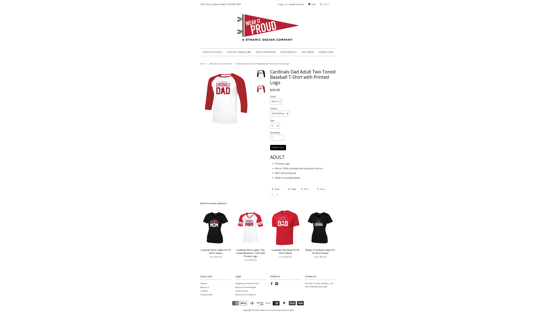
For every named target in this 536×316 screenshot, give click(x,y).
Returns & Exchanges (245, 287)
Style (273, 96)
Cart (314, 4)
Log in (281, 4)
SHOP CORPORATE (266, 52)
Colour (274, 108)
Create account (296, 4)
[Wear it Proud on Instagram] (276, 284)
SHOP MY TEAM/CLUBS (239, 52)
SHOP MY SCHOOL (212, 52)
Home (202, 64)
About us (204, 287)
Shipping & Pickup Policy (247, 283)
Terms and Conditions (245, 294)
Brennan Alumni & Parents (220, 64)
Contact (204, 291)
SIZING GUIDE (326, 52)
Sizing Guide (206, 294)
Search (203, 283)
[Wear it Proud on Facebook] (271, 284)
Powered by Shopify (284, 310)
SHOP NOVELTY (288, 52)
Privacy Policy (241, 291)
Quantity (275, 132)
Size (272, 120)
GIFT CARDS (308, 52)
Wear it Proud (266, 310)
